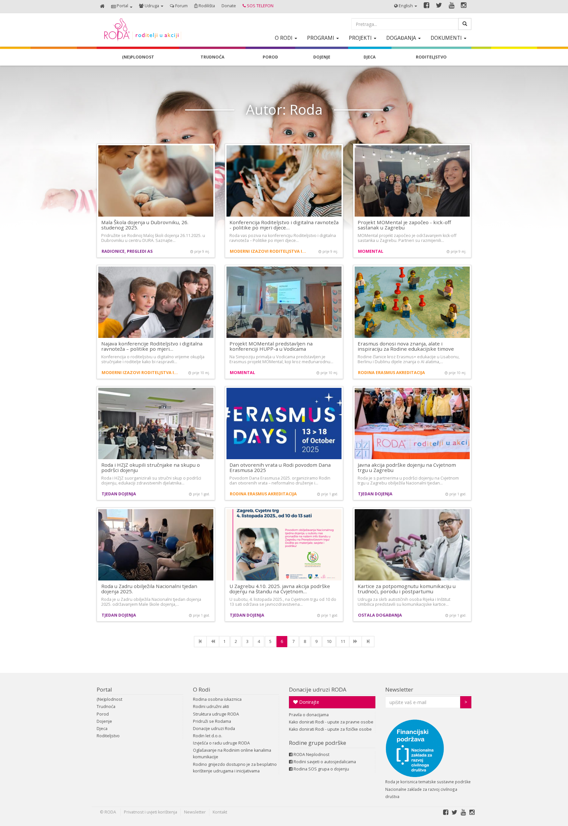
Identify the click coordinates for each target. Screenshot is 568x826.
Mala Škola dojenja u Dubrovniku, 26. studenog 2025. (144, 225)
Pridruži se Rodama (212, 721)
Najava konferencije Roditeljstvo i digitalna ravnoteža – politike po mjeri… (151, 346)
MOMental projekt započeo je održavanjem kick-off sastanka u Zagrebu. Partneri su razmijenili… (407, 238)
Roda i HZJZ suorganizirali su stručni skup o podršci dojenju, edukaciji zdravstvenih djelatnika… (151, 480)
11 (343, 641)
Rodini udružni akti (211, 706)
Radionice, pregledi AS (127, 251)
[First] (200, 641)
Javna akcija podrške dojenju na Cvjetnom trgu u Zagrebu (407, 467)
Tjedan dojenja (119, 494)
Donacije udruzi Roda (214, 728)
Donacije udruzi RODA (317, 689)
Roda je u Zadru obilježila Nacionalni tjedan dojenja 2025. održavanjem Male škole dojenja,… (151, 602)
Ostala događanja (380, 615)
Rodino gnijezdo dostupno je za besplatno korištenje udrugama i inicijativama (235, 768)
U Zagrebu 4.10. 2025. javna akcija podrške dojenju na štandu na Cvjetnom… (279, 589)
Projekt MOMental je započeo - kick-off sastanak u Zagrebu (404, 225)
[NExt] (355, 641)
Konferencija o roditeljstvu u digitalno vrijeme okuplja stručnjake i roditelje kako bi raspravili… (152, 359)
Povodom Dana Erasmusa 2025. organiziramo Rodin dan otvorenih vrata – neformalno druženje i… (279, 480)
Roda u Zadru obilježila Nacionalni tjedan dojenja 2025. (149, 589)
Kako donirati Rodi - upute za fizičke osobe (330, 729)
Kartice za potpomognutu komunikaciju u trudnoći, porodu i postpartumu (407, 589)
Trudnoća (106, 706)
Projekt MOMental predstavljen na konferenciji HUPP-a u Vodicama (271, 346)
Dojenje (104, 721)
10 (329, 641)
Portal (104, 689)
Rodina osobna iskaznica (217, 699)
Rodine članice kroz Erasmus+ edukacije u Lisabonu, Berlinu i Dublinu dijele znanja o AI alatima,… (409, 359)
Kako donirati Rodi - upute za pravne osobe (331, 722)
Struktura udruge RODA (216, 714)
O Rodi (201, 689)
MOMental (370, 251)
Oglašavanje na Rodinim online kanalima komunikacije (232, 753)
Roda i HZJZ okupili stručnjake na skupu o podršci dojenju (150, 467)
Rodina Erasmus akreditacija (391, 372)
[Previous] (212, 641)
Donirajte (308, 702)
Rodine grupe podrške (317, 742)
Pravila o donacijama (309, 715)
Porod (103, 714)
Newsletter (399, 689)
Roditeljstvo (108, 736)
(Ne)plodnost (109, 699)
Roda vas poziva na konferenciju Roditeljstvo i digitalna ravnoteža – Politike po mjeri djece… (282, 238)
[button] (122, 6)
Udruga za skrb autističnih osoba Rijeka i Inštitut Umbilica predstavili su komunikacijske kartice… (404, 602)
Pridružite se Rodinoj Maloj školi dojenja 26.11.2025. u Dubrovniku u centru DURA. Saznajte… (153, 238)
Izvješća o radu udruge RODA (221, 743)
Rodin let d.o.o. (207, 736)
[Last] (368, 641)
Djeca (102, 728)
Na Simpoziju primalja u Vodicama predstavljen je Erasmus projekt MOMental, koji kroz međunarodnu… (281, 359)
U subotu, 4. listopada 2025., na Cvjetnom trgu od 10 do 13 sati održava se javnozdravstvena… (282, 602)
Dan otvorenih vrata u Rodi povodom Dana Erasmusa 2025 (280, 467)
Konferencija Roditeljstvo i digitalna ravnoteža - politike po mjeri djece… (284, 225)
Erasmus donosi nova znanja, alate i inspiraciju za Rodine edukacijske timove (406, 346)
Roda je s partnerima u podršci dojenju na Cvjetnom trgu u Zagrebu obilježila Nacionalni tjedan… (408, 480)
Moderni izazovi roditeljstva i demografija (268, 251)
